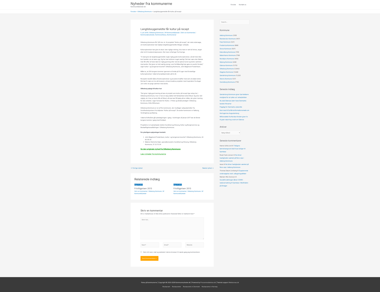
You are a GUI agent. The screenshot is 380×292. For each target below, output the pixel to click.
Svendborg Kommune (227, 82)
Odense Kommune (226, 65)
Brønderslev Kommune (228, 39)
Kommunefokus (160, 35)
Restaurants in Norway (210, 287)
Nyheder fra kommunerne (151, 3)
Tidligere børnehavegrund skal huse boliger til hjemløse (232, 149)
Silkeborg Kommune (156, 33)
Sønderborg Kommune (228, 75)
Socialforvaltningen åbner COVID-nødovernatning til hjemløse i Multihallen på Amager (234, 183)
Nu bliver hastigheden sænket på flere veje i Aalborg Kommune (232, 158)
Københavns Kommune (228, 55)
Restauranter (176, 287)
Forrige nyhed (136, 168)
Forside (233, 5)
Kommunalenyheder (147, 35)
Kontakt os (242, 5)
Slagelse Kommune (226, 72)
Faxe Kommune (225, 42)
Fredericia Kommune (227, 45)
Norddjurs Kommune (227, 59)
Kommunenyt (171, 35)
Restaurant (166, 287)
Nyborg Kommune (226, 62)
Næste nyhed (208, 168)
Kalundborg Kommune (227, 52)
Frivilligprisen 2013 (143, 188)
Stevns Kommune (226, 79)
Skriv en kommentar (188, 33)
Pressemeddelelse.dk (208, 282)
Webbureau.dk (234, 282)
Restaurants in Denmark (191, 287)
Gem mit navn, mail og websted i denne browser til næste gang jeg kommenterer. (171, 252)
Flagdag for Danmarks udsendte (231, 107)
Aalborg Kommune (226, 35)
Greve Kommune (225, 49)
